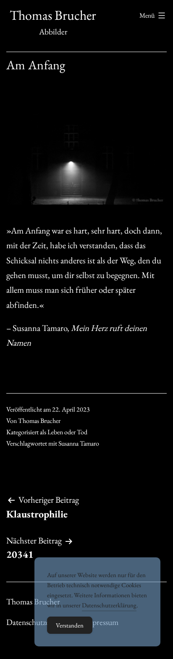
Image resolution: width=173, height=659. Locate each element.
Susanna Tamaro (78, 443)
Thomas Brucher (53, 15)
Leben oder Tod (67, 432)
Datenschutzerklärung (109, 605)
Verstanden (70, 625)
